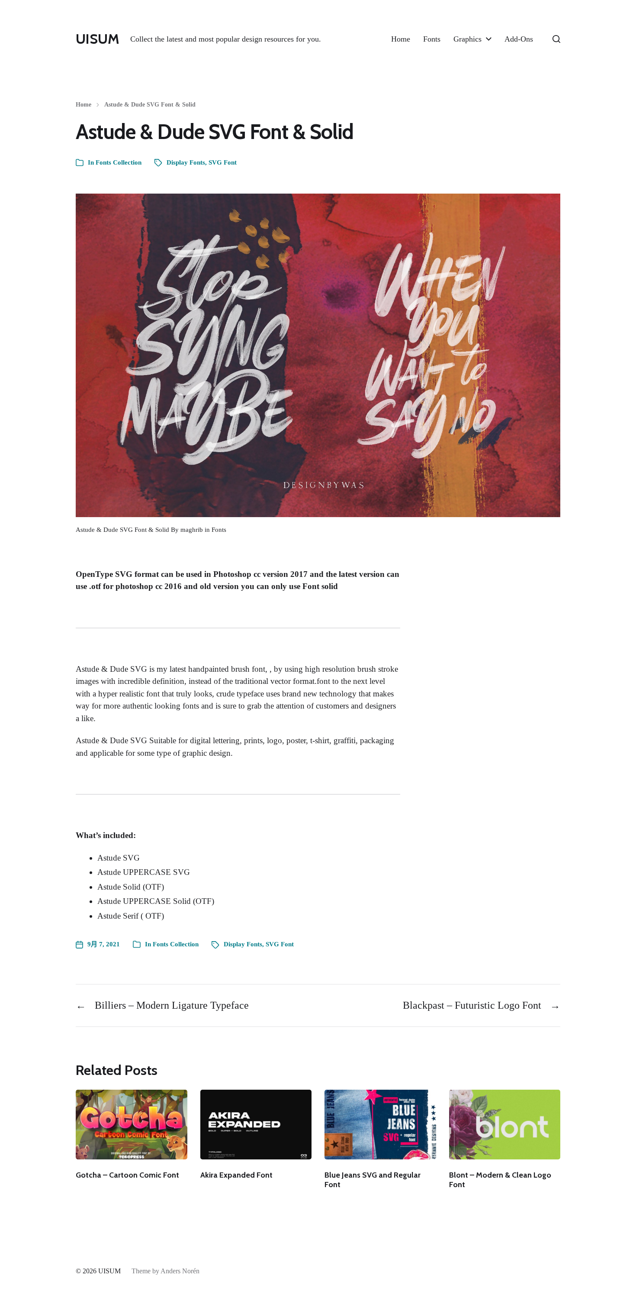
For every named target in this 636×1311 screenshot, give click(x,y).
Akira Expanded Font (236, 1175)
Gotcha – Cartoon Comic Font (127, 1175)
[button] (556, 38)
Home (400, 39)
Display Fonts (186, 162)
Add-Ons (518, 39)
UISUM (97, 39)
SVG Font (223, 162)
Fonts (431, 39)
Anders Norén (180, 1271)
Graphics (467, 39)
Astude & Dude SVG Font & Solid (150, 105)
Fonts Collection (118, 162)
